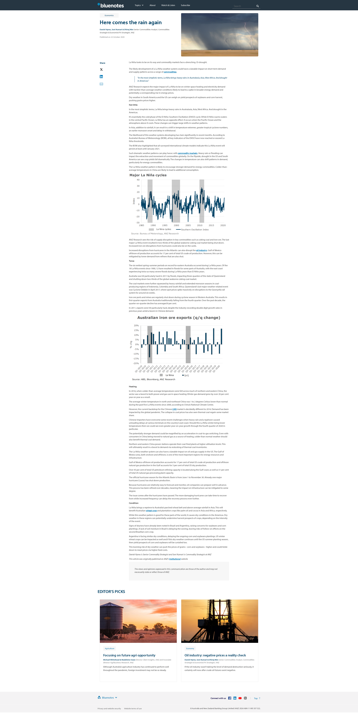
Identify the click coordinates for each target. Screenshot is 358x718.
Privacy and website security (109, 708)
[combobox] (246, 6)
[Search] (257, 6)
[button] (105, 70)
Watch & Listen (168, 5)
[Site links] (116, 697)
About (153, 5)
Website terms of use (133, 708)
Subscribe (185, 5)
